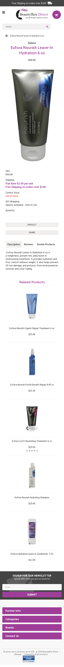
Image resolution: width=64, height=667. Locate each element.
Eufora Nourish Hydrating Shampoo (32, 497)
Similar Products (46, 244)
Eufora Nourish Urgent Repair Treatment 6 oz (32, 328)
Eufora (32, 42)
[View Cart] (56, 14)
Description (13, 244)
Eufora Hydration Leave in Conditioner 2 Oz (32, 553)
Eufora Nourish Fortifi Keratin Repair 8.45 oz (32, 384)
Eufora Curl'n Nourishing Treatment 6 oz (32, 441)
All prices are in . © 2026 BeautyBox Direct (30, 651)
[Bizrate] (31, 661)
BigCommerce (41, 654)
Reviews (28, 244)
